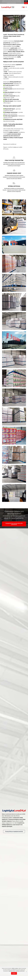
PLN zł (25, 3)
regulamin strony (12, 970)
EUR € (25, 1)
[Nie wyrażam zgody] (26, 971)
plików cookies (15, 968)
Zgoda (14, 973)
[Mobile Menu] (26, 7)
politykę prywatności (20, 970)
